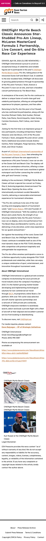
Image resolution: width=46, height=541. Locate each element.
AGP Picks (5, 3)
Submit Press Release (14, 532)
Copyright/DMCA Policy (12, 537)
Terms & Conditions (33, 532)
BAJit (11, 294)
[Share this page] (42, 20)
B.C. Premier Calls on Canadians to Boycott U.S (24, 3)
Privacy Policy (29, 537)
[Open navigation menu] (4, 20)
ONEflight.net (25, 319)
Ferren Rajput (17, 209)
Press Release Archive (27, 528)
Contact (40, 537)
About (12, 528)
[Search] (31, 19)
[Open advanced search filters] (36, 19)
